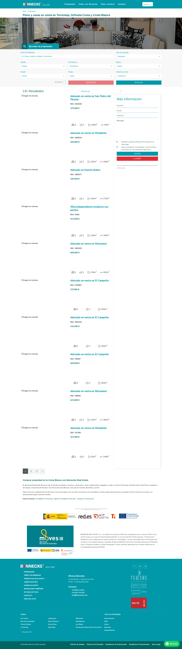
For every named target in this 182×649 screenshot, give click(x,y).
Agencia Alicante (31, 585)
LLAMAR (137, 158)
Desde (23, 72)
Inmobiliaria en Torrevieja (44, 499)
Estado (23, 62)
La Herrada (24, 627)
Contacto (122, 4)
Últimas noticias (31, 592)
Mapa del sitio (30, 599)
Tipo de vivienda (122, 52)
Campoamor (52, 618)
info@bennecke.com (79, 595)
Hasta (70, 72)
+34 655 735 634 (78, 592)
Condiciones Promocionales (139, 644)
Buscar (139, 82)
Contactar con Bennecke (85, 499)
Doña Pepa (51, 627)
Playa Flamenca (53, 621)
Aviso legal (125, 144)
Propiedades (69, 4)
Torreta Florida (26, 624)
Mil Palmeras (80, 621)
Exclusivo (58, 82)
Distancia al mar (122, 72)
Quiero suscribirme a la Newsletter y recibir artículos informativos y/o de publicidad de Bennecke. (138, 148)
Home (24, 11)
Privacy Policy (147, 165)
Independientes (109, 630)
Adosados (107, 627)
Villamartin (79, 618)
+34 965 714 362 (78, 590)
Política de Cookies (77, 644)
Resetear (91, 82)
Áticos (106, 624)
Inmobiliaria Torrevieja (33, 589)
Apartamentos (109, 618)
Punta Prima (52, 624)
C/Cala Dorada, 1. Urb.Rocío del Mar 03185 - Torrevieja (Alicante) (81, 580)
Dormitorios (72, 62)
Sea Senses (24, 618)
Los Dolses (79, 624)
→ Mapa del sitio (26, 632)
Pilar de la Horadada (27, 621)
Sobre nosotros (108, 4)
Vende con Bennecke (88, 4)
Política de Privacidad (142, 142)
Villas (106, 621)
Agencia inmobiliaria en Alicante (65, 499)
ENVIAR (137, 153)
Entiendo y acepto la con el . (137, 143)
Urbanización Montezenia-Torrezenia (88, 627)
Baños (118, 62)
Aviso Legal (156, 644)
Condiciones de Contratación (116, 644)
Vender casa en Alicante (34, 578)
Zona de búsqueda (28, 52)
